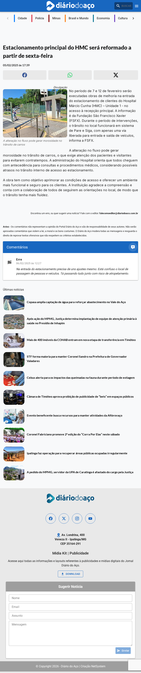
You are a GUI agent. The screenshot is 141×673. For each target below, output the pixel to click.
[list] (70, 266)
